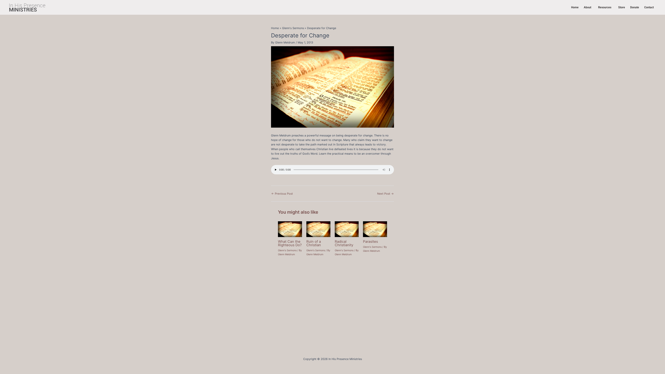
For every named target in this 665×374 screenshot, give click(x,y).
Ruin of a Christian (313, 243)
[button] (588, 7)
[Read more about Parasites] (375, 229)
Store (621, 7)
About (587, 7)
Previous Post (282, 193)
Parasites (370, 241)
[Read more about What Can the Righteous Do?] (290, 229)
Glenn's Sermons (287, 250)
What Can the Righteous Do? (290, 243)
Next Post (385, 193)
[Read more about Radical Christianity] (347, 229)
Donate (634, 7)
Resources (604, 7)
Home (575, 7)
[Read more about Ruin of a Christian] (318, 229)
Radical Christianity (344, 243)
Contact (649, 7)
